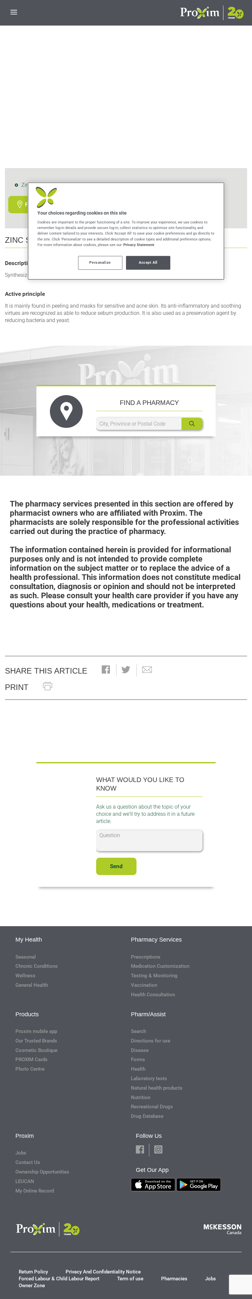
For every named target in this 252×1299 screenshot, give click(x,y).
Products (27, 1014)
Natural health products (156, 1088)
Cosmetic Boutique (36, 1050)
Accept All (148, 262)
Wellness (25, 976)
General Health (31, 985)
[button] (106, 670)
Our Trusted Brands (36, 1041)
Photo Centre (30, 1069)
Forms (138, 1059)
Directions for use (150, 1041)
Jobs (20, 1153)
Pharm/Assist (148, 1014)
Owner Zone (32, 1286)
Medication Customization (160, 966)
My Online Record (34, 1191)
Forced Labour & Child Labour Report (59, 1279)
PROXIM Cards (31, 1059)
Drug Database (147, 1116)
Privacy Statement (138, 244)
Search (138, 1031)
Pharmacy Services (156, 939)
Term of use (130, 1279)
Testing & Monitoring (154, 976)
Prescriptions (145, 957)
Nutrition (140, 1097)
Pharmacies (174, 1279)
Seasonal (25, 957)
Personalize (100, 262)
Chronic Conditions (36, 966)
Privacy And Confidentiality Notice (103, 1272)
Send (116, 866)
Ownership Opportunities (42, 1172)
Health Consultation (153, 995)
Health (138, 1069)
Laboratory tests (149, 1078)
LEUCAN (24, 1181)
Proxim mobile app (36, 1031)
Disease (140, 1050)
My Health (28, 939)
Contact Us (27, 1162)
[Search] (191, 424)
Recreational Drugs (152, 1107)
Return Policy (33, 1272)
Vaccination (144, 985)
